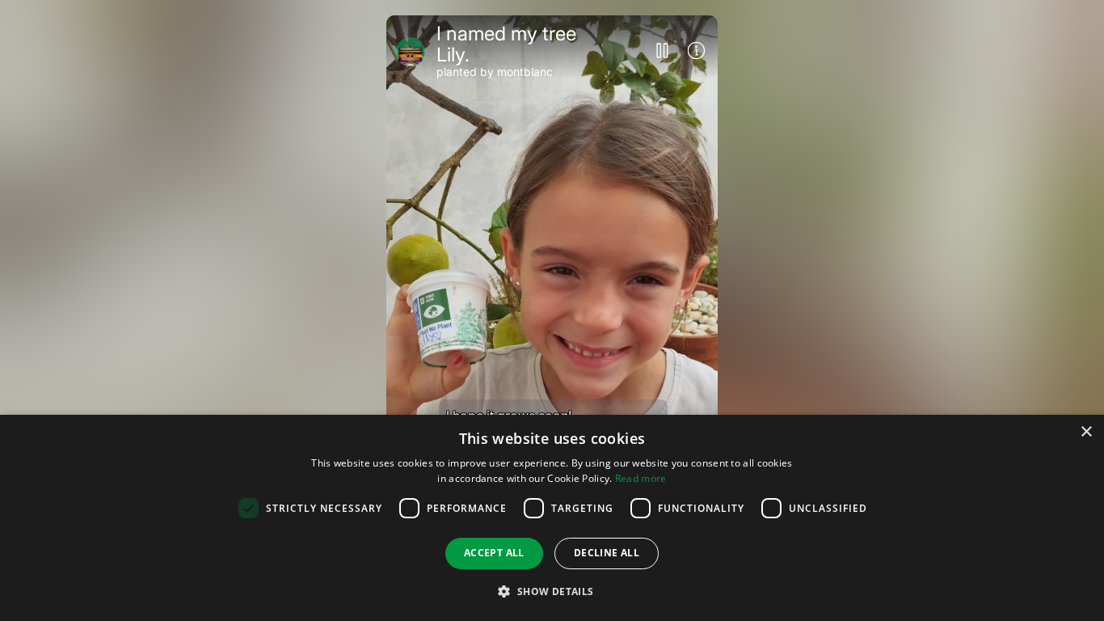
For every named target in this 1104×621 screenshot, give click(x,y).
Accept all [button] (494, 553)
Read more (641, 478)
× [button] (1086, 432)
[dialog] (552, 518)
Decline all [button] (606, 553)
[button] (551, 591)
